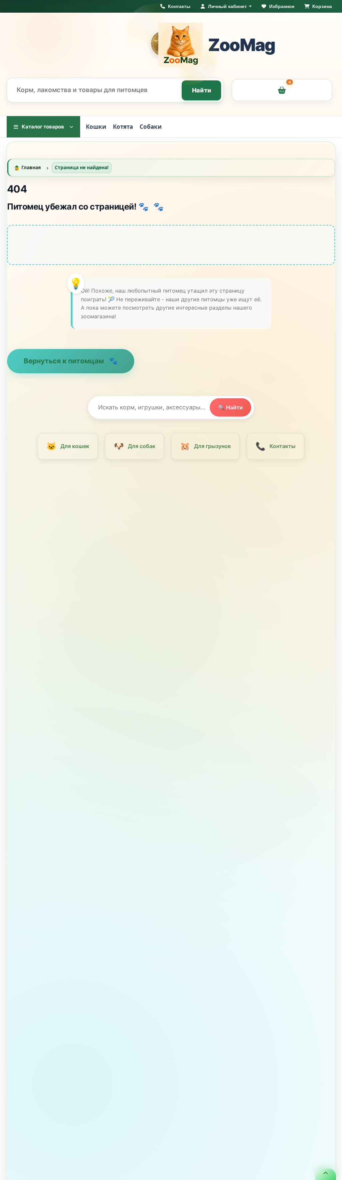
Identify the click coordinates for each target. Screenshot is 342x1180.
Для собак (134, 449)
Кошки (96, 126)
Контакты (275, 449)
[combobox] (115, 90)
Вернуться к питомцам (65, 364)
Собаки (151, 126)
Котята (123, 126)
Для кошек (67, 449)
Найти (201, 90)
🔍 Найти (230, 410)
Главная (31, 170)
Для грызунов (205, 449)
